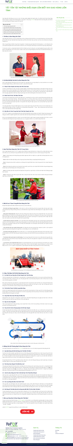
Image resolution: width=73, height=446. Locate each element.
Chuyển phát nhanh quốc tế (33, 1)
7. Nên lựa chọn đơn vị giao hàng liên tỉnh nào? (12, 33)
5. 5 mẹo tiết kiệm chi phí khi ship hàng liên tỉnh (12, 30)
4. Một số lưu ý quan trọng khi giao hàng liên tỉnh (12, 29)
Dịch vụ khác (55, 1)
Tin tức (61, 1)
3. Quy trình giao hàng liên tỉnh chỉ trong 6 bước (12, 27)
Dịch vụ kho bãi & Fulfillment (45, 1)
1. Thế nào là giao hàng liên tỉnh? (9, 26)
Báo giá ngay (4, 442)
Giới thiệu (24, 1)
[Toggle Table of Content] (21, 24)
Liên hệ (65, 1)
